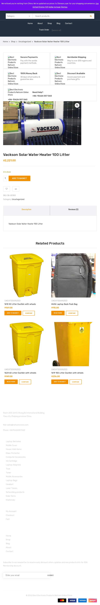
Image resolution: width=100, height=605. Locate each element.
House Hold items (13, 449)
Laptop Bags (11, 480)
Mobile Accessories (14, 476)
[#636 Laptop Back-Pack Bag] (73, 275)
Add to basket (19, 178)
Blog (58, 23)
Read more (58, 313)
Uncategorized (24, 42)
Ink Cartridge (11, 461)
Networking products (15, 492)
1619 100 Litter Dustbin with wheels (67, 373)
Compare (28, 313)
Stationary (10, 500)
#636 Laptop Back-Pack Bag (64, 304)
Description (26, 209)
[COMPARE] (15, 189)
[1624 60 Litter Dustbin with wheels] (26, 344)
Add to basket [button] (13, 313)
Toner (8, 472)
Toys (8, 469)
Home (30, 23)
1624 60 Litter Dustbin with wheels (20, 373)
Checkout (10, 515)
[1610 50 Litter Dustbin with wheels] (26, 275)
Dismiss (64, 7)
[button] (77, 105)
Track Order (44, 30)
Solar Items (11, 496)
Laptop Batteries (13, 441)
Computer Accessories (16, 457)
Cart (8, 519)
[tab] (26, 210)
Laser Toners (11, 488)
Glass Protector (13, 453)
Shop (50, 23)
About (40, 23)
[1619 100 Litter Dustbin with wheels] (73, 344)
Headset (9, 484)
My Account (11, 511)
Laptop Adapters (13, 465)
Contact (68, 23)
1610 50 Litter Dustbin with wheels (20, 304)
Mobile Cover (11, 445)
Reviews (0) (73, 209)
